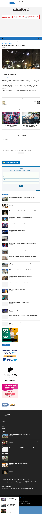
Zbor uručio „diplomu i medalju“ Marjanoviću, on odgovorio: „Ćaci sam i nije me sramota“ (24, 448)
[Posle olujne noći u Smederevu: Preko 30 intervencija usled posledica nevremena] (3, 511)
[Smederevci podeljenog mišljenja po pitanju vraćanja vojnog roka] (5, 199)
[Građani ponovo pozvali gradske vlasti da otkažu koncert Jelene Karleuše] (5, 443)
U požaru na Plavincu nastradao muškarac (17, 289)
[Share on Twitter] (23, 98)
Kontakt (24, 5)
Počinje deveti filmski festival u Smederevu (17, 230)
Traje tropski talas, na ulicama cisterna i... (11, 505)
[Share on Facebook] (22, 98)
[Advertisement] (21, 28)
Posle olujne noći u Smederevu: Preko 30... (11, 510)
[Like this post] (21, 98)
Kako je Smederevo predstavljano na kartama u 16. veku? (20, 295)
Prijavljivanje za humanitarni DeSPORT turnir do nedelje (20, 263)
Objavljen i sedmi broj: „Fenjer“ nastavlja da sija (18, 282)
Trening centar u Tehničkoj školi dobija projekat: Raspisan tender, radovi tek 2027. (24, 323)
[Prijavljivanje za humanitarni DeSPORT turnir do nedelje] (5, 265)
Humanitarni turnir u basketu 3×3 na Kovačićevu (18, 204)
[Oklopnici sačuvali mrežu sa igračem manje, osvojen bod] (5, 219)
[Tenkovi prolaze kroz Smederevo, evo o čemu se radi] (5, 436)
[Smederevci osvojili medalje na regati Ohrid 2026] (5, 304)
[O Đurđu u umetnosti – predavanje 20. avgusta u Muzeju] (5, 252)
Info (6, 41)
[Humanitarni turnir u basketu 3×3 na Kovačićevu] (5, 206)
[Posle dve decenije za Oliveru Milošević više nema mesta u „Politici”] (5, 212)
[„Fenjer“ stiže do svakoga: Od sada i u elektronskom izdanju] (5, 238)
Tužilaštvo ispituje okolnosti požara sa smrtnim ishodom (20, 269)
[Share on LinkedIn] (24, 98)
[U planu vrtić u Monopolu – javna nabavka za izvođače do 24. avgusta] (5, 258)
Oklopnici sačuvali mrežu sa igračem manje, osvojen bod (20, 217)
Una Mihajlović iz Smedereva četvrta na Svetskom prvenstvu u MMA (22, 243)
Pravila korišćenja (18, 5)
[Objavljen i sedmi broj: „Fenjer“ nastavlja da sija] (5, 284)
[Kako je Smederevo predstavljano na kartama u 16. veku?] (5, 297)
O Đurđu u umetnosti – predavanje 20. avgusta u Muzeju (20, 250)
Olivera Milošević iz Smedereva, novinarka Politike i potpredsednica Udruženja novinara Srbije (20, 482)
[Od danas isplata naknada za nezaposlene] (11, 118)
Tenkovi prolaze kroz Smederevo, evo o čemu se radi (19, 434)
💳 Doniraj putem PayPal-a (10, 162)
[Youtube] (22, 1)
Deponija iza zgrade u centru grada (12, 490)
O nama (13, 5)
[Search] (39, 38)
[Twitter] (19, 1)
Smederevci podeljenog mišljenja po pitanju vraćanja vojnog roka (22, 197)
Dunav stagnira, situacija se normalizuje (11, 77)
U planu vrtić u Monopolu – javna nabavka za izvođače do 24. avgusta (23, 256)
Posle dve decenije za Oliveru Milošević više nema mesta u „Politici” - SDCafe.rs (16, 481)
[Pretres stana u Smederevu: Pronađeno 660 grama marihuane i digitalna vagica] (5, 317)
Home (3, 41)
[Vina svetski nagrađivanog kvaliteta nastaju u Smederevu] (5, 278)
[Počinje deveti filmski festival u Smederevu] (5, 232)
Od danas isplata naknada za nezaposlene (11, 126)
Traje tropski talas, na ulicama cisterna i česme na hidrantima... (31, 126)
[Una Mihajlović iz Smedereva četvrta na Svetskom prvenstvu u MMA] (5, 245)
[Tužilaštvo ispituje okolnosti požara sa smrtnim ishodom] (5, 271)
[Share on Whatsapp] (25, 98)
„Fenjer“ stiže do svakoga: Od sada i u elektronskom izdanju (21, 236)
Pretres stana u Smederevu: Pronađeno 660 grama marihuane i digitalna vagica (23, 316)
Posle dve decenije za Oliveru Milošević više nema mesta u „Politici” (22, 210)
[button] (15, 3)
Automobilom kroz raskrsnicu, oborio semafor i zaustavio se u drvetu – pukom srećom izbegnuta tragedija (23, 310)
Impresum (28, 5)
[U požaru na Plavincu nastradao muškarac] (5, 291)
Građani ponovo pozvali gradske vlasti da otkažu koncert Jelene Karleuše (23, 441)
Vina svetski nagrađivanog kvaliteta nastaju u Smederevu (20, 276)
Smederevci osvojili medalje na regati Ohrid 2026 (18, 302)
